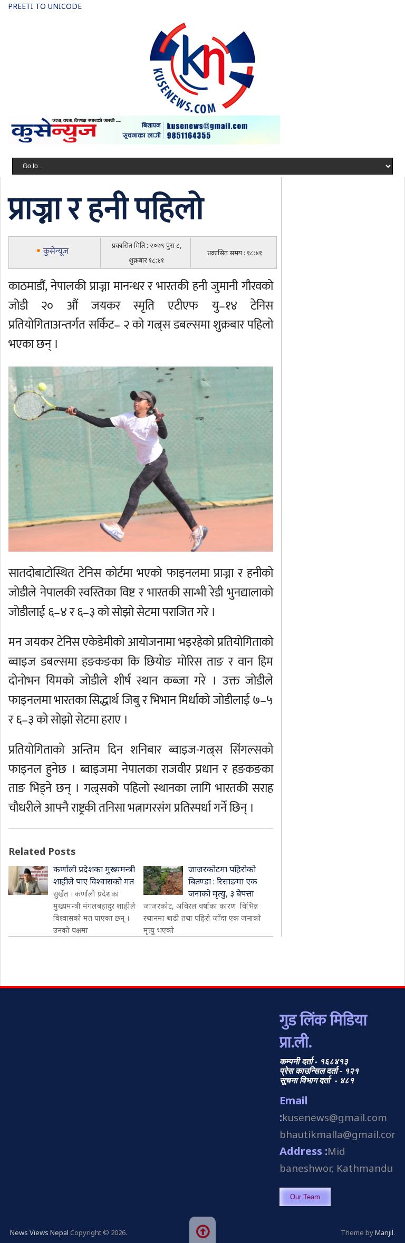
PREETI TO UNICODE (45, 6)
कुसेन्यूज (56, 251)
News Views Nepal (39, 1232)
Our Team (305, 1197)
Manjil (384, 1232)
